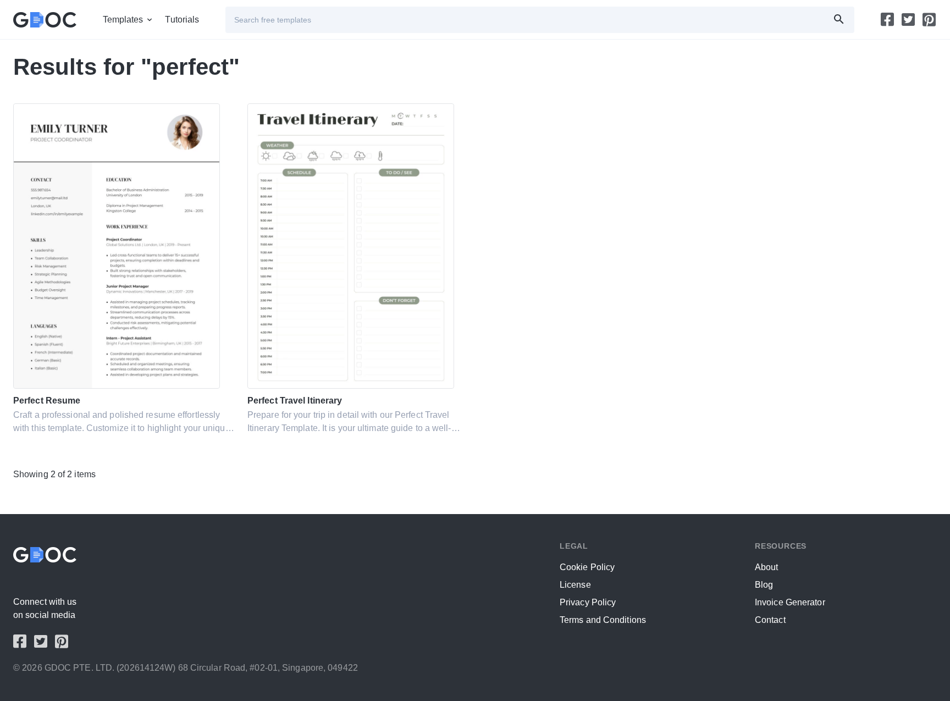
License (575, 584)
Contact (770, 620)
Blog (764, 584)
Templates (123, 19)
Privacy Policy (588, 602)
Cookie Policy (587, 567)
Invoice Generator (790, 602)
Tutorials (182, 19)
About (766, 567)
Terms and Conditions (603, 620)
